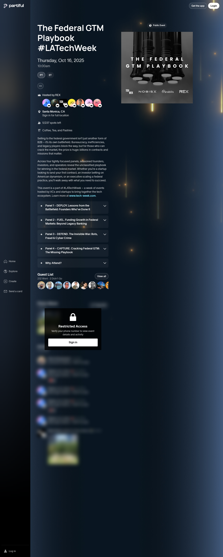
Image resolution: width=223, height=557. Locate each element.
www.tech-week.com (82, 195)
